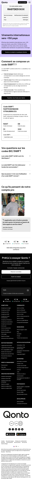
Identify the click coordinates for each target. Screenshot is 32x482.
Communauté (20, 376)
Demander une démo (22, 361)
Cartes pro (3, 326)
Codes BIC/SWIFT (21, 354)
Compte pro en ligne (6, 308)
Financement (4, 365)
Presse (18, 335)
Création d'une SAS (5, 378)
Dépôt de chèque (5, 336)
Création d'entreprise (6, 376)
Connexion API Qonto (22, 403)
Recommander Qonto (22, 394)
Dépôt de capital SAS (6, 386)
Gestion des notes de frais (7, 353)
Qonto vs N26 (20, 318)
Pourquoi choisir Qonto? (23, 367)
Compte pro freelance (6, 319)
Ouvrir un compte (22, 2)
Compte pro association (7, 321)
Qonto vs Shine (20, 308)
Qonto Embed (20, 401)
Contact (19, 369)
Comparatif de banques (22, 322)
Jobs (18, 371)
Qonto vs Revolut (21, 310)
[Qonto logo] (4, 2)
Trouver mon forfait (21, 365)
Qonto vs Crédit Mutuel (22, 320)
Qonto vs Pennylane (21, 312)
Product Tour (20, 363)
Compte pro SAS (5, 314)
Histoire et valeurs (21, 373)
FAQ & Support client (22, 329)
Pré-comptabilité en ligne (7, 349)
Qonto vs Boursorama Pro (23, 316)
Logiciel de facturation (6, 345)
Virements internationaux (7, 338)
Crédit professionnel (6, 369)
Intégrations (4, 358)
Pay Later (3, 367)
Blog (18, 331)
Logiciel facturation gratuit (7, 347)
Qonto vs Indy (20, 314)
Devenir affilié (20, 392)
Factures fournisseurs (6, 355)
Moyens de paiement (6, 332)
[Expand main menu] (30, 2)
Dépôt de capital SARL (6, 388)
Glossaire (19, 333)
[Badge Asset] (10, 429)
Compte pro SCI (5, 312)
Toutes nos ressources (22, 338)
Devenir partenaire (21, 390)
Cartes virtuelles (5, 330)
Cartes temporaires (6, 328)
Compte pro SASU (5, 310)
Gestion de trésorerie (6, 351)
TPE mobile (3, 334)
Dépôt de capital (5, 384)
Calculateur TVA (21, 345)
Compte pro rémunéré (6, 324)
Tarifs (4, 290)
